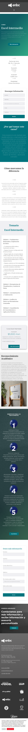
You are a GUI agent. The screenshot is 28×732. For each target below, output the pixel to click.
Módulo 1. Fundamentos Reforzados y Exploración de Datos (11, 241)
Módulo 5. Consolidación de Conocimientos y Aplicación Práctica (11, 310)
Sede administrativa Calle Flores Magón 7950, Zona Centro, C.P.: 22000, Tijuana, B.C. (8, 656)
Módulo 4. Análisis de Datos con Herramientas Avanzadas (10, 301)
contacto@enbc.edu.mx (7, 670)
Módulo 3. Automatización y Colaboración (11, 294)
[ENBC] (14, 5)
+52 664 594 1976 (5, 673)
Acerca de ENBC (5, 667)
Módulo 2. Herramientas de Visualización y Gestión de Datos (11, 286)
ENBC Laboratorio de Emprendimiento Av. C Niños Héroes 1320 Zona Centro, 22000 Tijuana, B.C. (10, 661)
